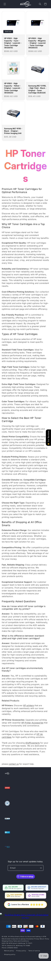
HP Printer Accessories (32, 722)
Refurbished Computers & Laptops (14, 939)
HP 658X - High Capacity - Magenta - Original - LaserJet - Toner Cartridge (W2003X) (37, 43)
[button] (4, 4)
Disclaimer (30, 939)
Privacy (36, 939)
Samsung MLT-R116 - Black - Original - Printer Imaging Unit (13, 130)
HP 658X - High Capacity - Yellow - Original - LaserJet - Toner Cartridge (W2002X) (12, 88)
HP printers (28, 705)
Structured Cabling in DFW (36, 936)
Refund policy (9, 951)
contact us (14, 764)
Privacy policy (21, 951)
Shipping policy (9, 954)
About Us (23, 936)
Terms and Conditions (21, 941)
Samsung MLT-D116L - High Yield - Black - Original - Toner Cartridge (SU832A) (37, 89)
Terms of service (34, 951)
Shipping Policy (7, 941)
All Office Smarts (14, 936)
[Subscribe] (40, 868)
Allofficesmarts (32, 743)
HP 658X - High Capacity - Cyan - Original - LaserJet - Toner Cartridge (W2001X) (12, 43)
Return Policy (44, 939)
